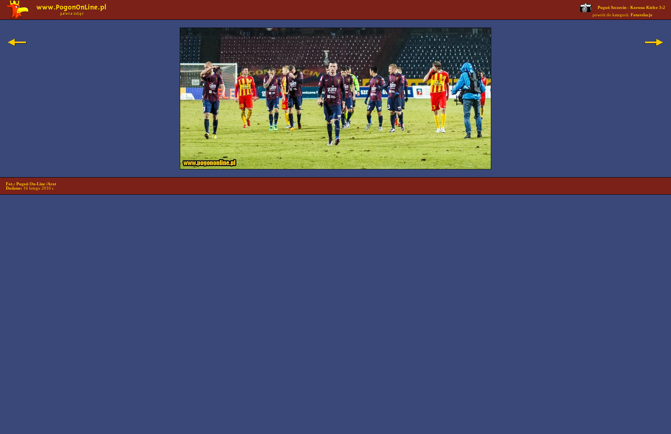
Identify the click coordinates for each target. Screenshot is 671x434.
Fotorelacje (641, 15)
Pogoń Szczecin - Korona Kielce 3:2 (631, 7)
